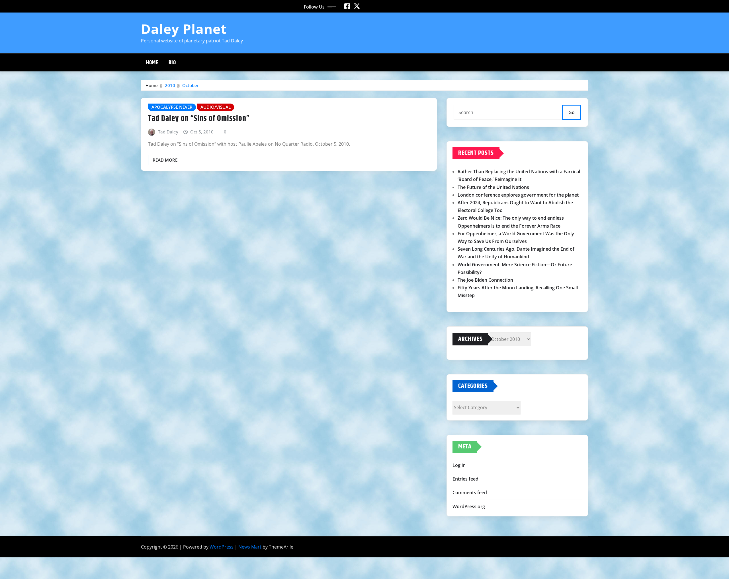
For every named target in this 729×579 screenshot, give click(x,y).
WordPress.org (468, 506)
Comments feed (469, 492)
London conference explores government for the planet (518, 195)
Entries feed (465, 479)
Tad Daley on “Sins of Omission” (198, 119)
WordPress (222, 547)
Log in (459, 465)
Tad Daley (168, 132)
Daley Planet (184, 29)
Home (152, 63)
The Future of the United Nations (493, 187)
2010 (170, 85)
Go (571, 112)
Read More (165, 160)
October (190, 85)
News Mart (249, 547)
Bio (172, 63)
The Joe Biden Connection (485, 280)
